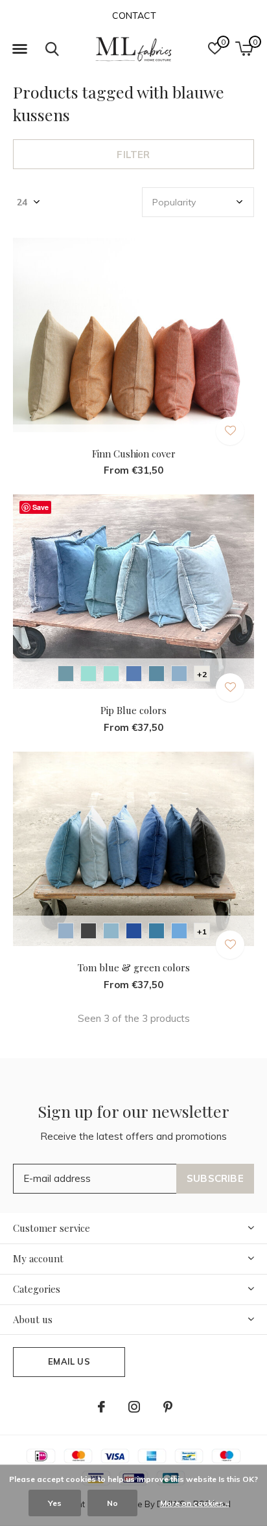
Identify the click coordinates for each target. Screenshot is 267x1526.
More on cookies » (194, 1503)
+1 (202, 931)
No (112, 1503)
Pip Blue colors (133, 710)
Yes (55, 1503)
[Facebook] (101, 1407)
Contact (134, 15)
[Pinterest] (167, 1407)
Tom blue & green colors (134, 967)
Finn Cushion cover (134, 453)
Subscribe (215, 1178)
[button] (19, 49)
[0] (244, 48)
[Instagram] (134, 1407)
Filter (133, 154)
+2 (202, 674)
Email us (68, 1361)
